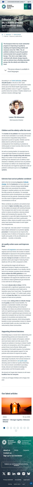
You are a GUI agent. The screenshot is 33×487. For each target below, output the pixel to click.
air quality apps (22, 361)
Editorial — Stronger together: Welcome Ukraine (16, 421)
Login (23, 484)
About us (6, 450)
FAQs (16, 450)
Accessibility (18, 479)
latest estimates (16, 80)
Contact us (7, 453)
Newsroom (8, 34)
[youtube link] (19, 473)
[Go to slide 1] (4, 428)
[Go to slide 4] (15, 428)
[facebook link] (9, 473)
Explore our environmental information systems (16, 464)
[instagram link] (24, 473)
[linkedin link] (14, 473)
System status (17, 484)
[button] (16, 70)
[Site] (11, 6)
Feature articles (17, 34)
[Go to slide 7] (25, 428)
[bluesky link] (29, 473)
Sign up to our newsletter (12, 456)
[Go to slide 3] (11, 428)
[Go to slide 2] (8, 428)
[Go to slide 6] (21, 428)
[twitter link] (4, 473)
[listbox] (16, 2)
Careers (26, 450)
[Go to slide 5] (18, 428)
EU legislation (12, 249)
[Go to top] (31, 483)
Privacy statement (8, 479)
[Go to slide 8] (28, 428)
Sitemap (10, 484)
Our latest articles (9, 393)
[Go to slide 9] (16, 431)
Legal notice (26, 479)
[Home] (2, 35)
